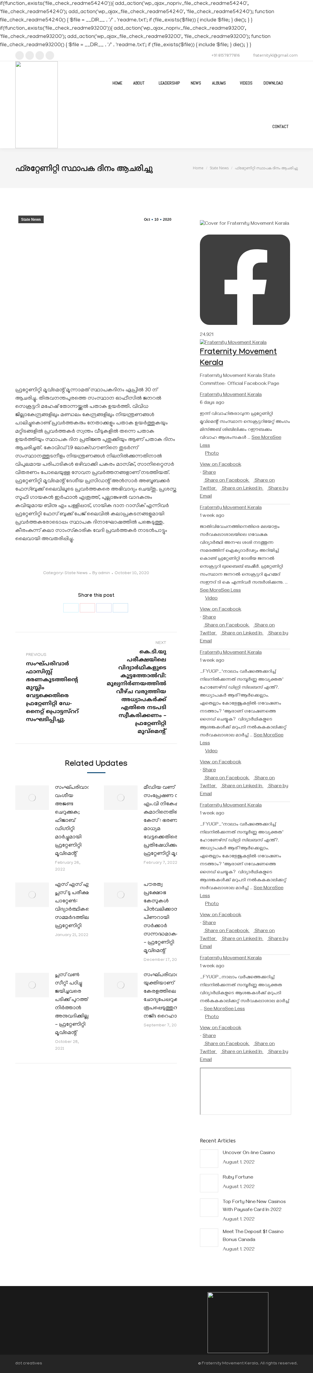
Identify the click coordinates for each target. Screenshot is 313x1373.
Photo (212, 454)
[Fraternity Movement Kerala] (233, 343)
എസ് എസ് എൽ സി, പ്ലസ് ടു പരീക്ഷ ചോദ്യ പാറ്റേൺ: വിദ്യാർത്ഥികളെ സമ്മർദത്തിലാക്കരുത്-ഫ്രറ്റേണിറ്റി (83, 905)
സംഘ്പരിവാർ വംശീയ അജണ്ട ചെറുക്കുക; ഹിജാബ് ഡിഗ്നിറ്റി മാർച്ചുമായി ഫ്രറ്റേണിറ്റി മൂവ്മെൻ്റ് (73, 821)
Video (211, 599)
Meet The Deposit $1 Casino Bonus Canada (253, 1236)
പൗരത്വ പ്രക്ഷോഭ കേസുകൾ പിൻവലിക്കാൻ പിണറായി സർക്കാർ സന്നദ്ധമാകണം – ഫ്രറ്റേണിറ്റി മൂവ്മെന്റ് (165, 918)
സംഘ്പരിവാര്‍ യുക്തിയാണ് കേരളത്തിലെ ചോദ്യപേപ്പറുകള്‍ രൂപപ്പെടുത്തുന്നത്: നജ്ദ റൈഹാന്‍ (166, 996)
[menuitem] (117, 83)
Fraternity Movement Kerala (231, 395)
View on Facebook (220, 465)
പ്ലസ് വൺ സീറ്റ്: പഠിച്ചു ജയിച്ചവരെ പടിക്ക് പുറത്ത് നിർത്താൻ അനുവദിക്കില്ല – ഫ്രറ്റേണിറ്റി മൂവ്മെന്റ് (72, 1004)
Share (209, 473)
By (101, 573)
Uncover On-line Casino (249, 1153)
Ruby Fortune (238, 1178)
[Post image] (32, 797)
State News (31, 219)
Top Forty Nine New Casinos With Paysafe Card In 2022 (254, 1206)
